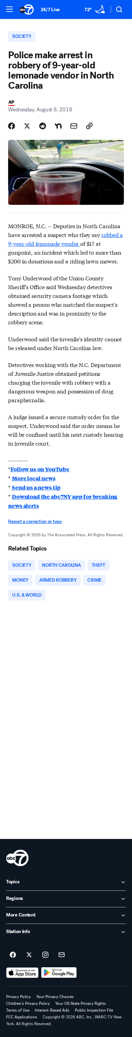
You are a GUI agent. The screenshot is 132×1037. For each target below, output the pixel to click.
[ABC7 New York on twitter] (29, 955)
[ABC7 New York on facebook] (13, 955)
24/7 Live (50, 9)
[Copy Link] (89, 126)
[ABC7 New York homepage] (26, 9)
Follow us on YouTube (39, 469)
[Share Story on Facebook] (11, 126)
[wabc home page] (17, 858)
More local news (34, 478)
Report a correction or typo (35, 521)
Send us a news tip (36, 487)
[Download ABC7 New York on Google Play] (59, 972)
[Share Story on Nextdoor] (58, 126)
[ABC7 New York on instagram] (45, 955)
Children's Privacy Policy (28, 1003)
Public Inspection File (94, 1010)
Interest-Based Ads (52, 1010)
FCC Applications (21, 1017)
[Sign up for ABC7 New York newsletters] (61, 955)
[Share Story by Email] (74, 126)
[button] (9, 9)
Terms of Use (17, 1010)
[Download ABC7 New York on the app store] (22, 972)
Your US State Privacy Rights (80, 1003)
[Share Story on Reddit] (42, 126)
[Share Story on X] (27, 126)
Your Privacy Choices (55, 997)
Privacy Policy (18, 997)
